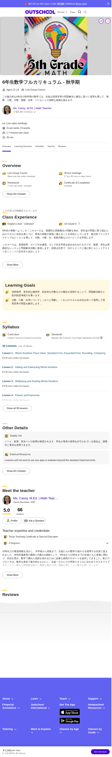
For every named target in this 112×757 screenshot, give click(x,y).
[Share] (101, 20)
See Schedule (100, 752)
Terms (78, 3)
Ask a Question (36, 520)
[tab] (6, 146)
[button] (56, 543)
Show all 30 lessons (17, 408)
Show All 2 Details (16, 471)
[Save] (107, 20)
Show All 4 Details (16, 194)
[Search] (79, 12)
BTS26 (60, 3)
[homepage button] (40, 12)
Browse (61, 12)
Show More (13, 265)
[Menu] (85, 11)
